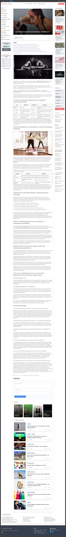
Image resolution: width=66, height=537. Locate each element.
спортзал (27, 90)
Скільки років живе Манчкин (58, 177)
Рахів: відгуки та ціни (26, 520)
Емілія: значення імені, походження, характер (59, 135)
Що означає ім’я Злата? (59, 130)
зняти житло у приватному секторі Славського (10, 521)
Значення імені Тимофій (59, 138)
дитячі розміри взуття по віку (49, 518)
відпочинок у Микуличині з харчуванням (9, 522)
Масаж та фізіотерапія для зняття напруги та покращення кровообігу (26, 48)
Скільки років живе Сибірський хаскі (58, 159)
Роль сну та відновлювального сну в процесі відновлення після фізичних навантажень (30, 51)
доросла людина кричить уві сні (28, 518)
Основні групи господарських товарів (36, 465)
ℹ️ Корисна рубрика (31, 492)
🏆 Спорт (33, 434)
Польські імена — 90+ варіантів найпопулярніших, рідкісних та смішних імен (59, 144)
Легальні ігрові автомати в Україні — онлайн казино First (41, 531)
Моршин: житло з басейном (48, 521)
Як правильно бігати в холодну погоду (58, 120)
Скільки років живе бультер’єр (58, 154)
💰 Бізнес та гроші (31, 444)
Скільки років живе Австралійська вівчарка (59, 163)
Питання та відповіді (41, 3)
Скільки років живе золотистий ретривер (58, 168)
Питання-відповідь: (17, 53)
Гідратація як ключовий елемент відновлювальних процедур (25, 47)
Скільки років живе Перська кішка (59, 181)
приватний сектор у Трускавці (7, 520)
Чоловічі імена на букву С (59, 127)
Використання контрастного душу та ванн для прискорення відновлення (27, 50)
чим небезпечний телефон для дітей (29, 517)
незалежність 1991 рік (47, 517)
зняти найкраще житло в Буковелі (49, 520)
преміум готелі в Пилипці (27, 521)
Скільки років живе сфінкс (59, 185)
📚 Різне (29, 434)
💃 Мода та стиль (31, 482)
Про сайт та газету (28, 3)
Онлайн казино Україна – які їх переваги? (37, 446)
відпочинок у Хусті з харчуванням (49, 519)
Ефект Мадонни (25, 519)
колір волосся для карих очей (7, 518)
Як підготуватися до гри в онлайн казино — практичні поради (40, 533)
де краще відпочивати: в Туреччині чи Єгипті (9, 519)
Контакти (61, 3)
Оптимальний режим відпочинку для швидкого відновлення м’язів (26, 44)
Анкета (34, 3)
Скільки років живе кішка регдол (59, 190)
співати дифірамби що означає (7, 517)
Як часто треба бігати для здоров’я (59, 115)
